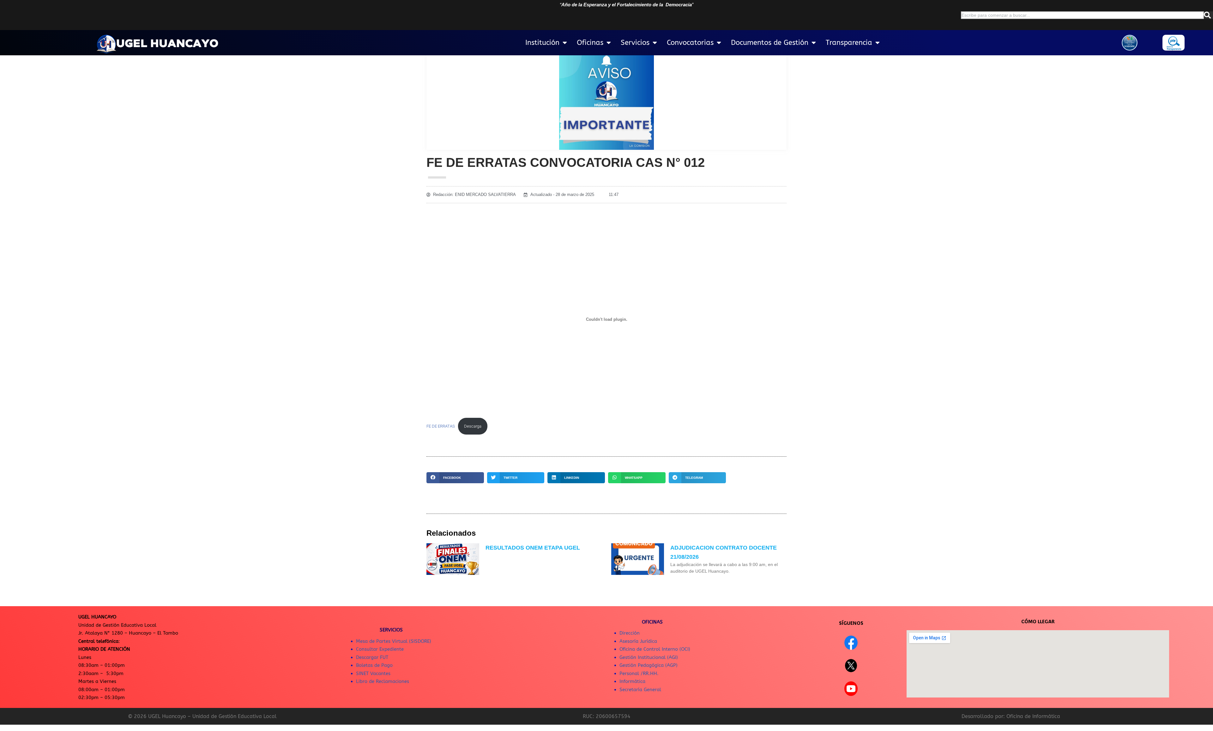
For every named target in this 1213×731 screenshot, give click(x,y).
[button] (455, 477)
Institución (542, 43)
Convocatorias (690, 43)
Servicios (635, 43)
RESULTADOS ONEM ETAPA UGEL (533, 548)
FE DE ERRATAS (440, 426)
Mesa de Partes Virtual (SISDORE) (393, 641)
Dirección (629, 633)
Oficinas (590, 43)
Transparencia (849, 43)
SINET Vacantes (373, 673)
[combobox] (1082, 15)
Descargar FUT (372, 657)
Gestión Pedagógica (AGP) (648, 665)
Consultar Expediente (380, 649)
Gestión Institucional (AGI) (648, 657)
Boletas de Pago (374, 665)
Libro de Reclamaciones (382, 681)
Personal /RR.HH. (639, 673)
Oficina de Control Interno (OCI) (654, 649)
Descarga (472, 426)
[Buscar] (1208, 15)
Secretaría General (640, 689)
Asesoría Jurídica (638, 641)
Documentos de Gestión (769, 43)
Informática (632, 681)
